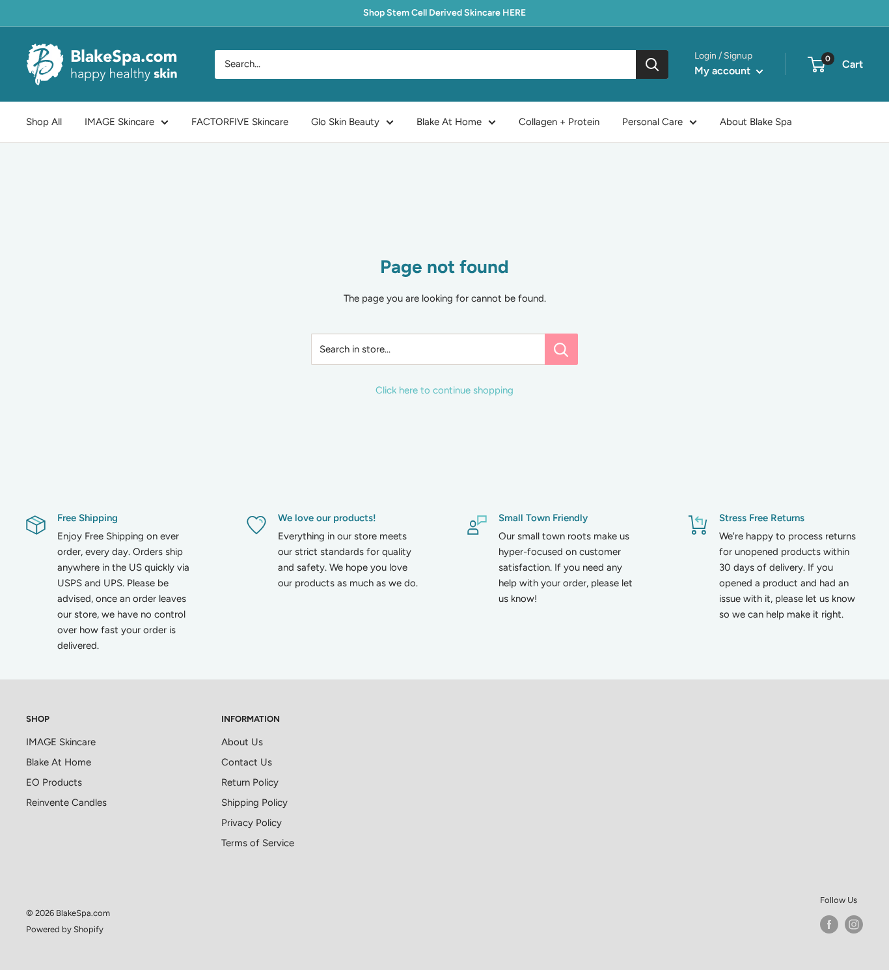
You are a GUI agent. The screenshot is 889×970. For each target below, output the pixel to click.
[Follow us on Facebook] (829, 924)
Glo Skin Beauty (345, 122)
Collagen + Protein (559, 122)
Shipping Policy (254, 802)
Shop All (44, 122)
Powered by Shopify (64, 929)
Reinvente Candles (66, 802)
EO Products (54, 782)
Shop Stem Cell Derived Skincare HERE (444, 12)
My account (723, 70)
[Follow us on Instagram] (854, 924)
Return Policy (250, 782)
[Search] (652, 64)
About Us (242, 742)
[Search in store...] (561, 349)
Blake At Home (449, 122)
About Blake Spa (756, 122)
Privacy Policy (251, 823)
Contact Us (246, 762)
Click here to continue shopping (444, 390)
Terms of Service (257, 843)
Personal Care (652, 122)
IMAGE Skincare (119, 122)
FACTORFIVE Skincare (239, 122)
